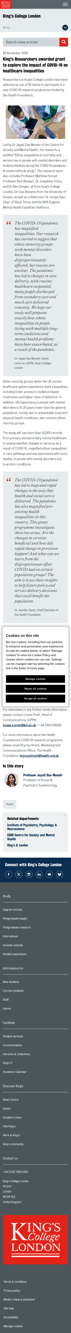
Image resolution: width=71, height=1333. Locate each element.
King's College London (22, 16)
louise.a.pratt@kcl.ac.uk (19, 725)
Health (9, 804)
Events (21, 1109)
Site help (21, 1308)
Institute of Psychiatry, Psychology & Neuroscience (32, 827)
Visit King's (23, 1127)
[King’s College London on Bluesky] (59, 874)
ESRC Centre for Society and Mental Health (31, 837)
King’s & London (17, 845)
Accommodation (27, 1046)
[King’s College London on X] (18, 874)
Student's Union (26, 1118)
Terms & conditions (28, 1281)
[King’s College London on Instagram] (29, 874)
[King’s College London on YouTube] (49, 874)
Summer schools (27, 946)
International (25, 937)
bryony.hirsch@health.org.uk (39, 756)
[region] (35, 666)
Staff (20, 1000)
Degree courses (27, 910)
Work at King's (26, 1136)
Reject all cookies (36, 688)
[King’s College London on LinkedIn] (39, 874)
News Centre (25, 1100)
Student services (27, 1037)
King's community (27, 1145)
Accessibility (23, 1317)
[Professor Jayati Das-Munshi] (13, 780)
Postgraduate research (31, 928)
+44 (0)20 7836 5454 (15, 1172)
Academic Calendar (29, 1073)
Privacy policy (24, 1290)
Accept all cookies (35, 698)
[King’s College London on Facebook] (8, 874)
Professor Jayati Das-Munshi (42, 775)
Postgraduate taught (29, 919)
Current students (27, 991)
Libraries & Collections (31, 1055)
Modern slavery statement (32, 1299)
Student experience (29, 955)
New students (25, 983)
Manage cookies (26, 1326)
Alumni (21, 1009)
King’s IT (22, 1064)
